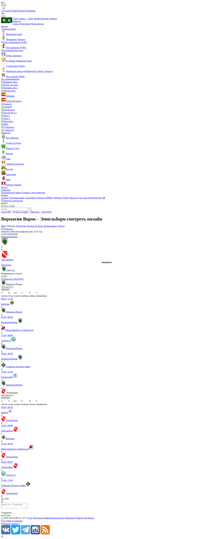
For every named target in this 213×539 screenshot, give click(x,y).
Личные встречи (35, 226)
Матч (3, 226)
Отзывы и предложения (33, 192)
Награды (73, 198)
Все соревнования (10, 79)
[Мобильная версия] (5, 5)
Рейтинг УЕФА (61, 198)
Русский (6, 11)
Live (3, 16)
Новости (16, 21)
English (14, 11)
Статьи (15, 24)
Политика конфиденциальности (49, 518)
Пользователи (8, 192)
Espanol (22, 11)
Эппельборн (7, 259)
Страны (5, 198)
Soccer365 (6, 212)
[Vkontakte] (5, 533)
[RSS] (45, 533)
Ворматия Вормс (9, 237)
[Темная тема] (2, 5)
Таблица (11, 226)
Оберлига (35, 212)
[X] (15, 533)
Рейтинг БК (99, 198)
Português (30, 11)
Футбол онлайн (20, 212)
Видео (4, 187)
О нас (29, 518)
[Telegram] (25, 533)
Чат (3, 13)
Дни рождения (86, 198)
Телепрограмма (17, 198)
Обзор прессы (37, 24)
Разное (4, 195)
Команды (5, 132)
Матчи (4, 26)
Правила (79, 518)
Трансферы (30, 198)
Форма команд (50, 226)
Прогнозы (25, 24)
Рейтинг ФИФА (45, 198)
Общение (5, 190)
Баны (18, 192)
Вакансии (70, 518)
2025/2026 (46, 212)
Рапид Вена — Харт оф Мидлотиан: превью (34, 18)
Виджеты (89, 518)
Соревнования (8, 29)
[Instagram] (35, 533)
